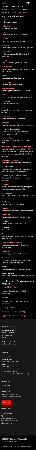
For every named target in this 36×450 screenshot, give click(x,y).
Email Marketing (8, 88)
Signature (5, 184)
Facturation (6, 26)
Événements (6, 208)
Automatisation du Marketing (13, 243)
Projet (4, 76)
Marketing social (8, 234)
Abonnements (7, 193)
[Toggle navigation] (32, 3)
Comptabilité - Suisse (10, 287)
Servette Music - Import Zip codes (15, 175)
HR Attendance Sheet (10, 160)
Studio (4, 95)
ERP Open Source (21, 12)
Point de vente (7, 67)
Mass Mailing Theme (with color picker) (17, 147)
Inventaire (5, 45)
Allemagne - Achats (9, 308)
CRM (3, 32)
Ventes (4, 20)
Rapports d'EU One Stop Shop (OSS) (15, 316)
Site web (5, 39)
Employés (5, 123)
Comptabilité (6, 52)
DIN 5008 (5, 297)
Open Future (16, 446)
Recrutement (7, 116)
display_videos (7, 138)
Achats (4, 60)
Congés (4, 108)
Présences (6, 251)
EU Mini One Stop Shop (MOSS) (13, 312)
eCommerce (6, 82)
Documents (6, 101)
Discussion (6, 215)
